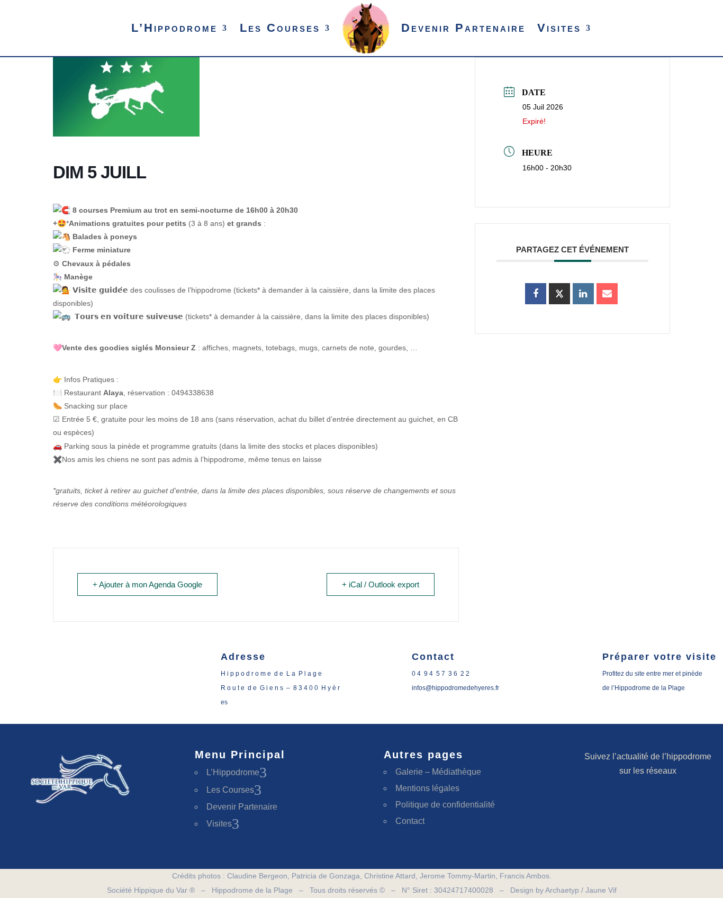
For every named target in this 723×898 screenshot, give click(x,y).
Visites (559, 27)
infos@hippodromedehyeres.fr (455, 688)
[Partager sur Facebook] (535, 293)
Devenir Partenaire (463, 27)
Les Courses (280, 27)
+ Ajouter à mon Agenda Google (147, 584)
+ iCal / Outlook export (380, 584)
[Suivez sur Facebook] (629, 803)
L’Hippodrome (174, 27)
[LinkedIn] (583, 293)
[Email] (607, 293)
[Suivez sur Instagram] (667, 803)
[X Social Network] (559, 293)
